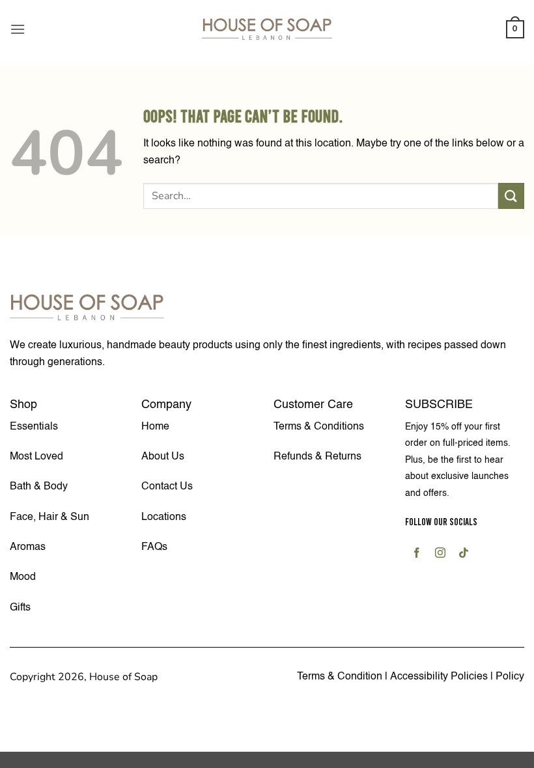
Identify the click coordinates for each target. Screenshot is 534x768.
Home (155, 427)
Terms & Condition (339, 677)
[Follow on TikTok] (464, 555)
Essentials (34, 427)
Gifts (20, 608)
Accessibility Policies (440, 677)
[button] (17, 29)
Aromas (28, 547)
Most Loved (36, 457)
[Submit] (511, 195)
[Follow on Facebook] (417, 555)
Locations (163, 517)
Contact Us (167, 487)
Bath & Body (39, 487)
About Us (162, 457)
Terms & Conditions (319, 427)
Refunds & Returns (317, 457)
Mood (23, 577)
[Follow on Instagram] (440, 555)
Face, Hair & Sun (49, 517)
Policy (510, 677)
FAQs (154, 547)
